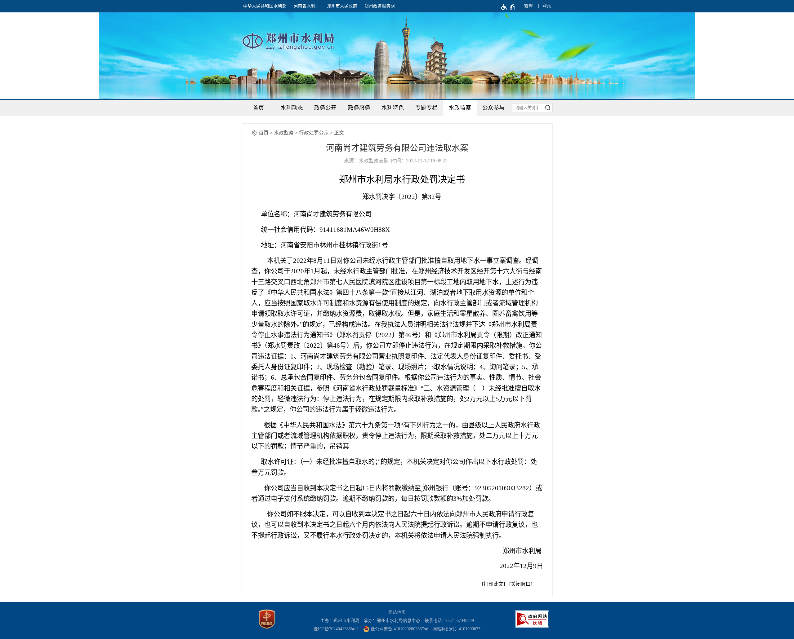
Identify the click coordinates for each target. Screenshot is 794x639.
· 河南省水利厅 (305, 6)
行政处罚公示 (314, 132)
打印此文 (493, 584)
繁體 (528, 6)
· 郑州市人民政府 (340, 6)
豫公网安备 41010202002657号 (398, 629)
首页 (258, 108)
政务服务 (359, 108)
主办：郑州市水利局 (339, 620)
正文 (339, 132)
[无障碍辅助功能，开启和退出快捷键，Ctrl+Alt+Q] (508, 7)
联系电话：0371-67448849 (449, 620)
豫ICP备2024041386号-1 (336, 629)
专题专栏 (426, 108)
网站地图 (397, 612)
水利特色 (392, 108)
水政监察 (460, 108)
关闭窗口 (521, 584)
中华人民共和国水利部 (265, 6)
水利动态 (292, 108)
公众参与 (493, 108)
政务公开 (325, 108)
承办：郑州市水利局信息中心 (392, 620)
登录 (546, 6)
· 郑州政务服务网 (378, 6)
